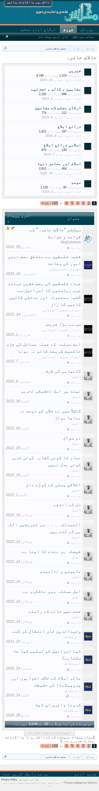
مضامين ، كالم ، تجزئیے (56, 89)
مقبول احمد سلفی (65, 269)
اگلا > (46, 203)
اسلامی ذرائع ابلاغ (62, 145)
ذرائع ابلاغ (69, 126)
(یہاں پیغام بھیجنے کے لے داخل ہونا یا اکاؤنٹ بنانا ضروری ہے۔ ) (49, 739)
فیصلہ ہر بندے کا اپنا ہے (51, 551)
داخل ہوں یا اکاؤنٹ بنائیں (28, 2)
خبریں (75, 70)
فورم (68, 29)
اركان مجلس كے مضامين (58, 107)
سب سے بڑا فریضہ (62, 324)
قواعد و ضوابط (28, 779)
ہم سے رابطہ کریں (30, 774)
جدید (92, 774)
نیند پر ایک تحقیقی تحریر (50, 390)
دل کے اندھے (67, 504)
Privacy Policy (9, 779)
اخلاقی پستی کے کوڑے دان (53, 484)
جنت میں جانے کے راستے (55, 611)
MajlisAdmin (71, 242)
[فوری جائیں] (5, 48)
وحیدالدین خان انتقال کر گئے (46, 631)
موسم (76, 182)
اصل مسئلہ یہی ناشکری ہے (52, 591)
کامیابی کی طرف (63, 370)
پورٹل (87, 29)
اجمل (76, 376)
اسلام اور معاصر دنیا (59, 163)
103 (55, 203)
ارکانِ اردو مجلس (38, 29)
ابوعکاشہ (72, 637)
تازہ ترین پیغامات (53, 37)
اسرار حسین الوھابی (61, 310)
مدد (6, 774)
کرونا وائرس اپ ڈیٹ (58, 704)
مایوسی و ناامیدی (60, 571)
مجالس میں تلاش (84, 37)
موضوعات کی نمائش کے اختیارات (49, 732)
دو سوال (72, 437)
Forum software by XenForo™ (79, 782)
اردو (79, 774)
